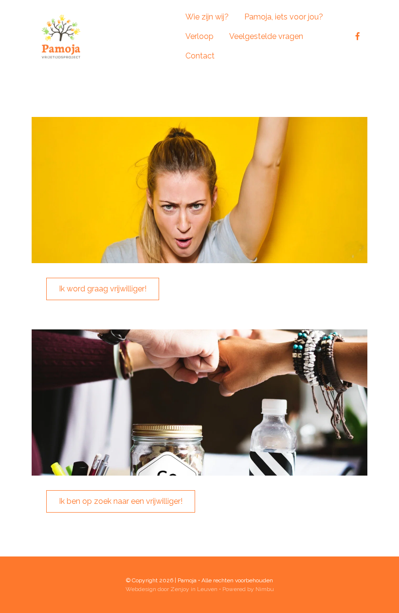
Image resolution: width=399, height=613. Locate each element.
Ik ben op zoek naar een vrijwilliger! (120, 501)
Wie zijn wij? (207, 16)
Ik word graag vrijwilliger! (102, 288)
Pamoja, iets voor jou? (283, 16)
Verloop (199, 36)
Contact (200, 55)
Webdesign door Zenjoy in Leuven (172, 589)
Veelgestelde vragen (266, 36)
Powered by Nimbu (248, 589)
